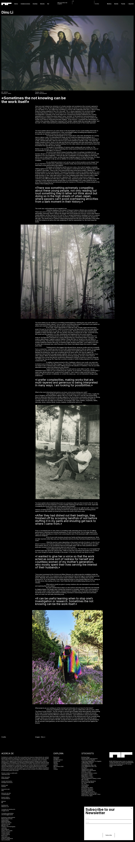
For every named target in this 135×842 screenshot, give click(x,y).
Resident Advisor (58, 760)
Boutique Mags (85, 757)
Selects (42, 4)
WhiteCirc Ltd (5, 806)
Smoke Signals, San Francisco (89, 758)
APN (2, 790)
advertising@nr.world (7, 814)
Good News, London (87, 774)
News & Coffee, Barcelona (88, 781)
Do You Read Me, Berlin (87, 782)
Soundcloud (57, 761)
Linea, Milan (84, 786)
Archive (56, 765)
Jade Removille (5, 774)
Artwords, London (86, 772)
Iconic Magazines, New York (89, 766)
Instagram (56, 758)
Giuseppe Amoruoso (7, 782)
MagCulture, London (86, 775)
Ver (48, 4)
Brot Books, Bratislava (87, 789)
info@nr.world (5, 810)
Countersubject (5, 794)
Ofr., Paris (84, 783)
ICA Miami (84, 768)
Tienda (123, 4)
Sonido (116, 4)
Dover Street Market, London (89, 773)
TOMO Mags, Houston (87, 762)
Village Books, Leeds (87, 769)
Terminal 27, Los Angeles (88, 760)
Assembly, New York (86, 764)
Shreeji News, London (87, 777)
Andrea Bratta (5, 778)
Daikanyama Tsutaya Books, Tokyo (90, 794)
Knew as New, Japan (87, 795)
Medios (109, 4)
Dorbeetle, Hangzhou (87, 790)
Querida (3, 786)
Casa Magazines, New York (88, 765)
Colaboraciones (25, 4)
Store (55, 768)
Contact (56, 769)
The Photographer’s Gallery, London (91, 778)
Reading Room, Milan (87, 787)
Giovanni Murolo (5, 798)
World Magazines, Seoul (87, 791)
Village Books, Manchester (88, 770)
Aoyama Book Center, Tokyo (89, 793)
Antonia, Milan (85, 785)
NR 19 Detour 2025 (58, 766)
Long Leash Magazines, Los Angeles (91, 761)
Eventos (35, 4)
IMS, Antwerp (85, 779)
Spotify (55, 762)
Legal (110, 766)
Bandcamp (56, 757)
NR (2, 802)
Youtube (56, 764)
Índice (16, 4)
